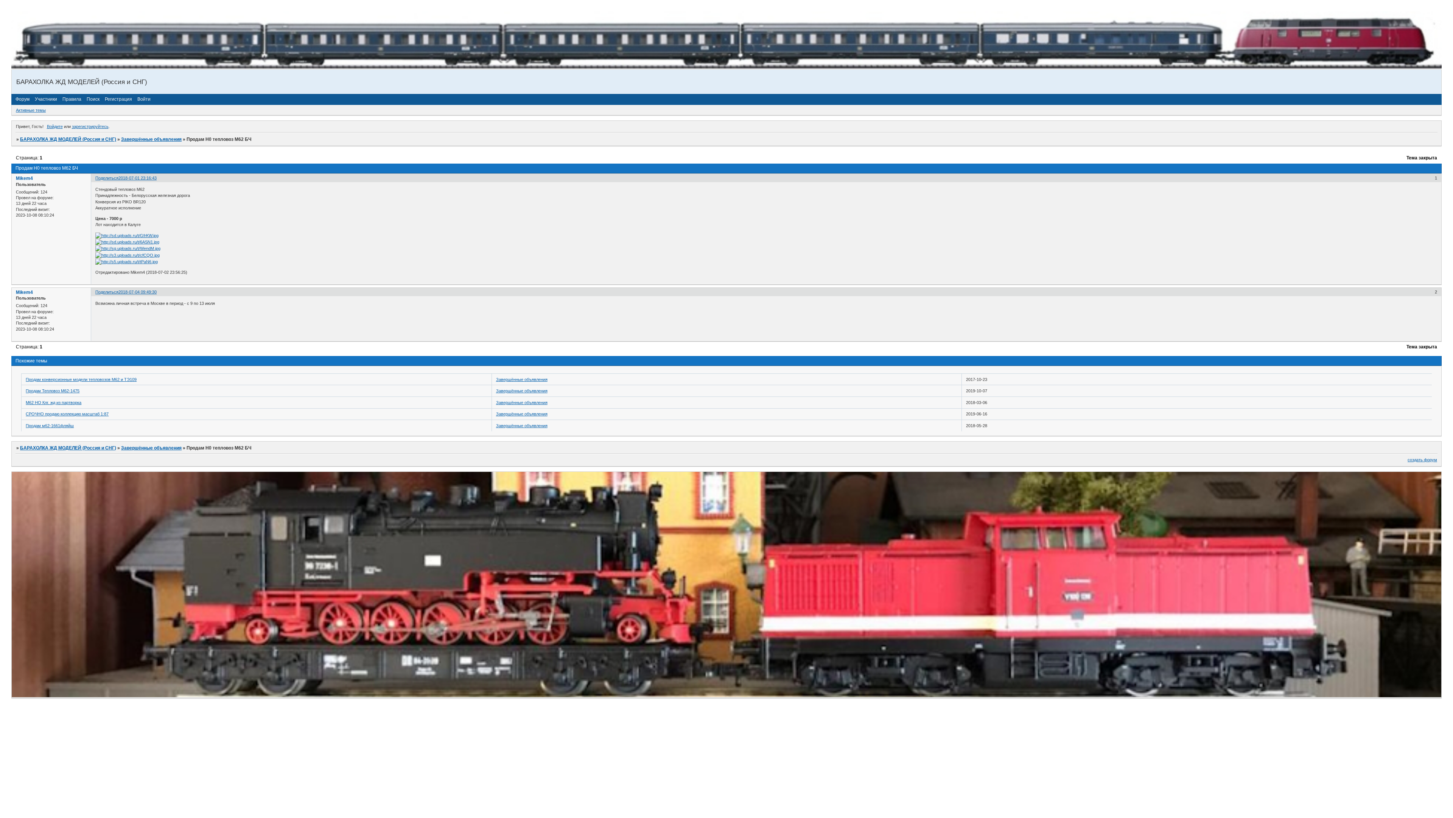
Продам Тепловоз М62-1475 (52, 391)
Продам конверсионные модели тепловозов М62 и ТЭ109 (81, 379)
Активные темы (31, 110)
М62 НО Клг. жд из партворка (53, 402)
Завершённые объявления (151, 139)
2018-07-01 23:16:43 (137, 178)
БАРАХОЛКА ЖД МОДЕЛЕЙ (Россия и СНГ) (68, 139)
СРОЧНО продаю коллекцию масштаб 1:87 (67, 414)
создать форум (1422, 459)
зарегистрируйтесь (90, 126)
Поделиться (106, 178)
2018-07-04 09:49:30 (137, 292)
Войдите (55, 126)
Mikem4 (24, 178)
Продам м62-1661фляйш (50, 425)
